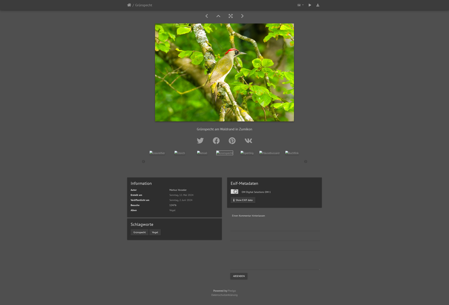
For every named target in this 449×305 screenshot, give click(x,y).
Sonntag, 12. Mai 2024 (181, 195)
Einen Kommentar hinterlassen (248, 215)
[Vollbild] (230, 16)
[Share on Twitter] (201, 140)
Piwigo (232, 290)
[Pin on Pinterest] (233, 140)
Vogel (155, 232)
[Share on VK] (248, 140)
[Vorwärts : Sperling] (242, 16)
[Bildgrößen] (300, 5)
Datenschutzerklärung (224, 295)
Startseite (129, 5)
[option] (157, 152)
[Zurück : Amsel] (206, 16)
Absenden (239, 276)
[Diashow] (310, 5)
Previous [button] (143, 161)
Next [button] (305, 161)
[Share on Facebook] (217, 140)
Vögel (172, 210)
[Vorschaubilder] (218, 16)
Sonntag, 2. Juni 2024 (180, 200)
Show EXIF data (244, 200)
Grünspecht (139, 232)
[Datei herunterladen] (318, 5)
